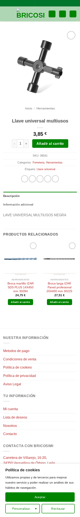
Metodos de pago (16, 351)
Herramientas (45, 108)
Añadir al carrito (50, 143)
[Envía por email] (47, 178)
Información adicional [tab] (18, 204)
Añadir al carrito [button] (20, 302)
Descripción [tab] (11, 196)
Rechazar (58, 508)
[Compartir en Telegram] (55, 178)
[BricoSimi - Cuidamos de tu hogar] (30, 14)
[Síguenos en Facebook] (39, 3)
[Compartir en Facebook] (32, 178)
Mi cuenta (10, 409)
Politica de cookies (17, 367)
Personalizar (21, 508)
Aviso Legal (12, 384)
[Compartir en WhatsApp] (24, 178)
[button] (5, 14)
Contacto (10, 434)
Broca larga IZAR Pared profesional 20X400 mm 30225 (59, 287)
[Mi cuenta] (62, 14)
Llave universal (46, 169)
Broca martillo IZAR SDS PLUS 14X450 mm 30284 (20, 287)
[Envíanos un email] (43, 3)
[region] (40, 490)
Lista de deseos (15, 417)
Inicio (28, 108)
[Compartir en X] (40, 178)
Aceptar (40, 497)
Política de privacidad (19, 376)
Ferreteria (38, 162)
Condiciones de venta (19, 359)
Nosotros (10, 426)
